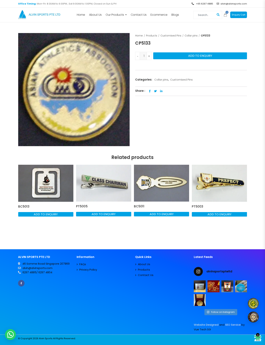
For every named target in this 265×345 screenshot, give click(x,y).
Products (151, 35)
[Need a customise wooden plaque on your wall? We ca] (200, 286)
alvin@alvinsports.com (233, 3)
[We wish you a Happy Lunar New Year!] (213, 286)
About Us (95, 15)
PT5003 (197, 206)
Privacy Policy (88, 269)
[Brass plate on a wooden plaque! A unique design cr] (227, 286)
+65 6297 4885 (204, 3)
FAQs (82, 264)
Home (81, 15)
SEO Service (233, 325)
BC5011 (139, 206)
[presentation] (20, 205)
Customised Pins (170, 35)
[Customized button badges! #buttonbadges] (241, 286)
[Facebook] (21, 283)
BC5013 (23, 206)
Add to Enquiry (200, 56)
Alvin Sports (45, 338)
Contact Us (139, 15)
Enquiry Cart (238, 14)
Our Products (115, 15)
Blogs (175, 15)
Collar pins (191, 35)
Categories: (143, 79)
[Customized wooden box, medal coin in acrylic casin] (200, 300)
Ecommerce (159, 15)
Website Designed (206, 325)
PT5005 (82, 206)
